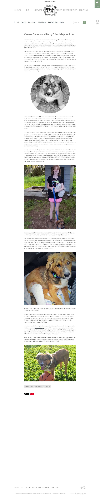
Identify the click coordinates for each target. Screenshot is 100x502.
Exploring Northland (53, 22)
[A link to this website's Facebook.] (97, 21)
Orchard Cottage (42, 22)
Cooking (62, 22)
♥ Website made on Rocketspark (58, 493)
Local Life (24, 22)
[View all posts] (14, 22)
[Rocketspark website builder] (78, 494)
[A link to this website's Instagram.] (97, 24)
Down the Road (32, 22)
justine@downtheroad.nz (50, 1)
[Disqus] (50, 414)
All (18, 22)
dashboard (48, 493)
